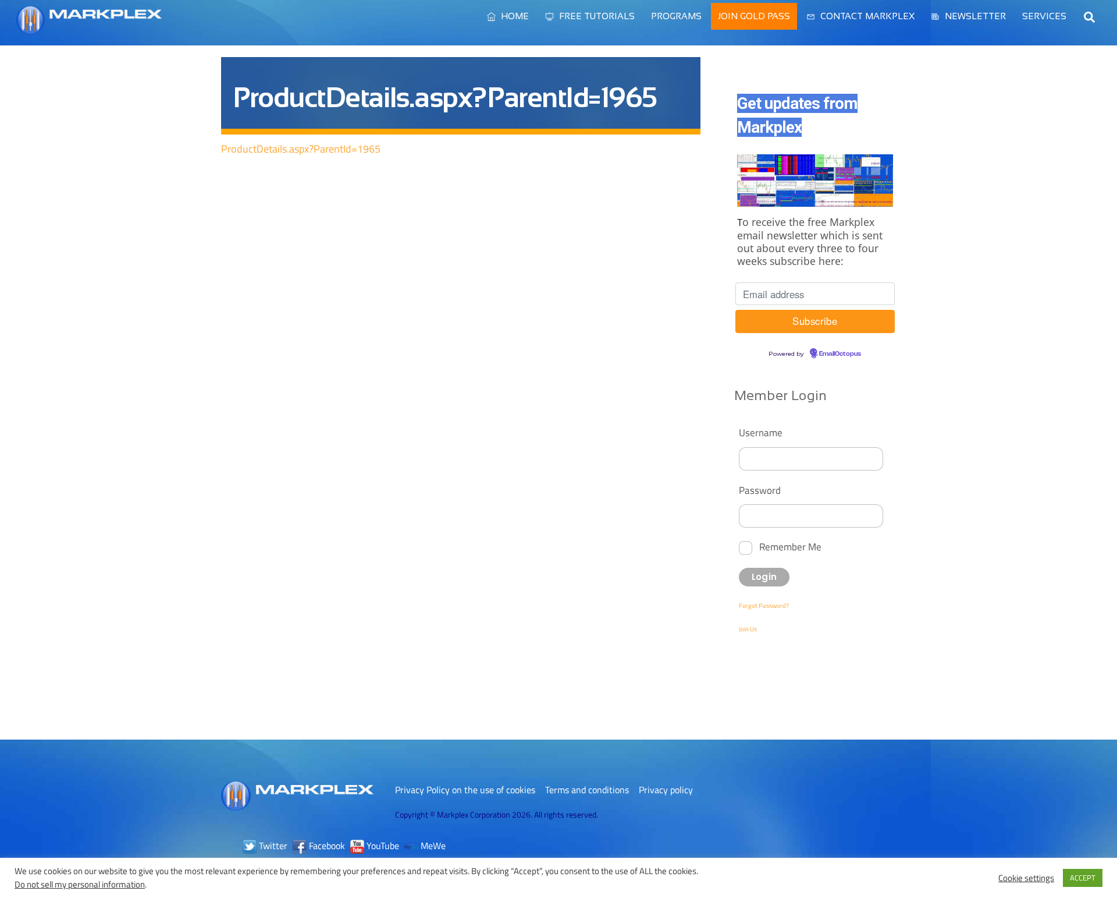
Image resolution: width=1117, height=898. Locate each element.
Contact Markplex (866, 16)
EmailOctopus (840, 354)
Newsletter (974, 16)
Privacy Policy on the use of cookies (465, 790)
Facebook (326, 846)
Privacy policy (666, 790)
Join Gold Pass (754, 16)
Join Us (748, 629)
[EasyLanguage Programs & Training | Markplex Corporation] (89, 28)
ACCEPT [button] (1082, 877)
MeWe (432, 846)
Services (1044, 16)
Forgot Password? (764, 605)
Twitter (272, 846)
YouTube (381, 846)
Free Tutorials (596, 16)
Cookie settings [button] (1026, 878)
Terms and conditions (587, 790)
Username (760, 432)
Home (514, 16)
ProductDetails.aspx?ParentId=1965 (300, 149)
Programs (676, 16)
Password (760, 490)
